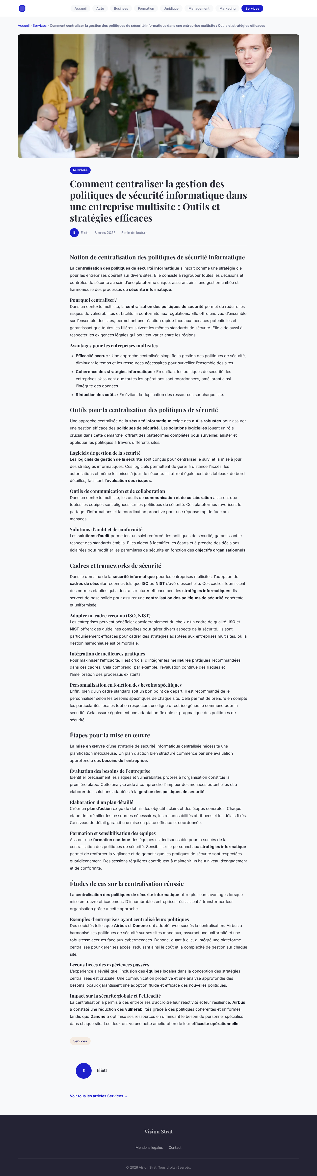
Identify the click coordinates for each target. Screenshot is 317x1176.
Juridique (171, 8)
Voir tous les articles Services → (99, 1096)
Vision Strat (158, 1131)
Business (121, 8)
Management (199, 8)
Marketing (227, 8)
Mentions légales (149, 1147)
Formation (146, 8)
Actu (100, 8)
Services (252, 8)
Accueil (80, 8)
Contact (175, 1147)
